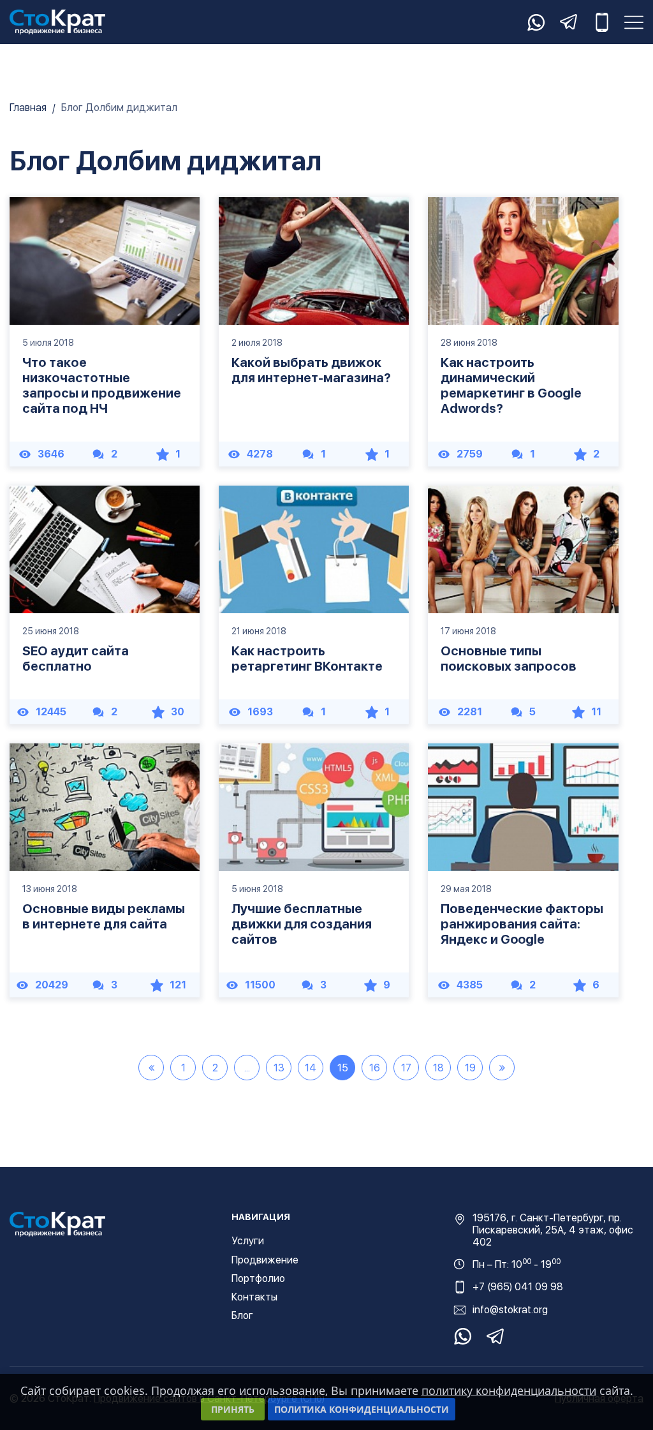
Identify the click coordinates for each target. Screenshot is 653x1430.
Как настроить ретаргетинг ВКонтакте (307, 658)
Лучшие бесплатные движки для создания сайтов (301, 924)
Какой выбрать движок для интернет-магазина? (311, 370)
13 (279, 1068)
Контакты (254, 1297)
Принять (232, 1409)
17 (406, 1068)
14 (310, 1068)
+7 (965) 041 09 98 (518, 1287)
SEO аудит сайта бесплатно (75, 658)
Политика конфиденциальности (361, 1409)
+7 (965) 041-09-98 (602, 22)
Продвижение (264, 1260)
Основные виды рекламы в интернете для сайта (103, 916)
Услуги (247, 1241)
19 (470, 1068)
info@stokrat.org (510, 1310)
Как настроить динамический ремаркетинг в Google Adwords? (511, 385)
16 (374, 1068)
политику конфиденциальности (509, 1390)
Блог (242, 1315)
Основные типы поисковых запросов (508, 658)
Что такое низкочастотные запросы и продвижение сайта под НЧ (101, 385)
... (247, 1068)
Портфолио (258, 1278)
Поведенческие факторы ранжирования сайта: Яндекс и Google (522, 924)
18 (438, 1068)
